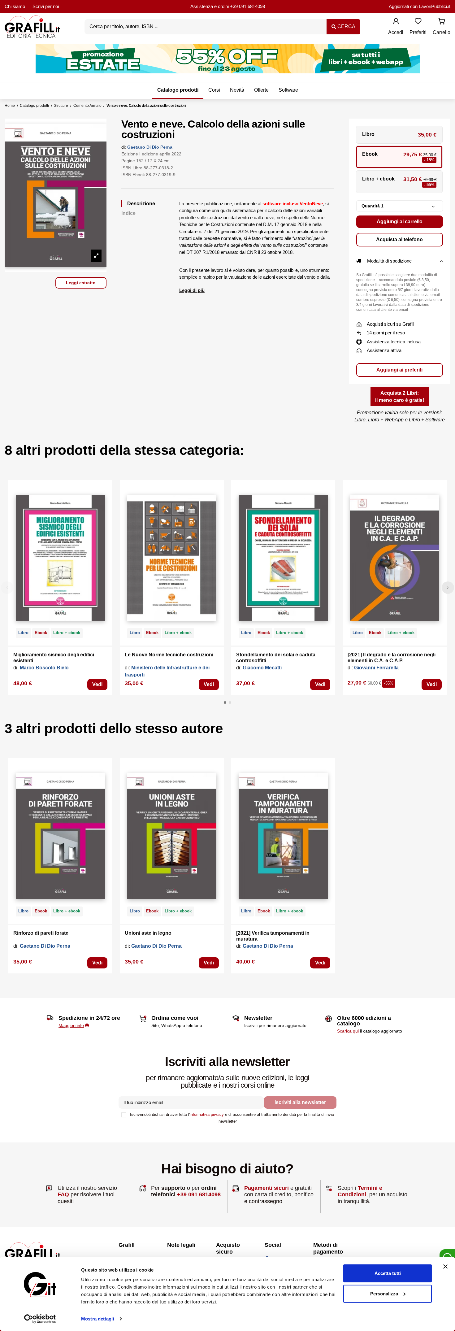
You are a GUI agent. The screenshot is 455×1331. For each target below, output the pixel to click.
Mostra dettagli (97, 1318)
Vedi (97, 684)
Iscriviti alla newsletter (300, 1102)
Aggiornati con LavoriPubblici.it (419, 6)
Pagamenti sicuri (266, 1188)
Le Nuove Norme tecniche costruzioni (169, 654)
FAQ (63, 1194)
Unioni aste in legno (148, 933)
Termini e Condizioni (360, 1191)
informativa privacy (207, 1114)
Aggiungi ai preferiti (399, 369)
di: (123, 147)
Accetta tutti (388, 1273)
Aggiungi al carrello (399, 221)
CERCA (345, 26)
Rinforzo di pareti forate (40, 933)
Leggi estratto (81, 282)
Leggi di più (192, 290)
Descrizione (141, 203)
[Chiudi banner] (445, 1266)
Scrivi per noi (45, 6)
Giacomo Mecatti (262, 667)
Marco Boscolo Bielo (44, 667)
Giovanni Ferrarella (376, 667)
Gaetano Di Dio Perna (149, 147)
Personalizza (384, 1293)
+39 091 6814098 (247, 6)
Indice (128, 213)
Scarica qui (348, 1031)
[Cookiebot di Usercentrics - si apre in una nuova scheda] (40, 1319)
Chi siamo (15, 6)
